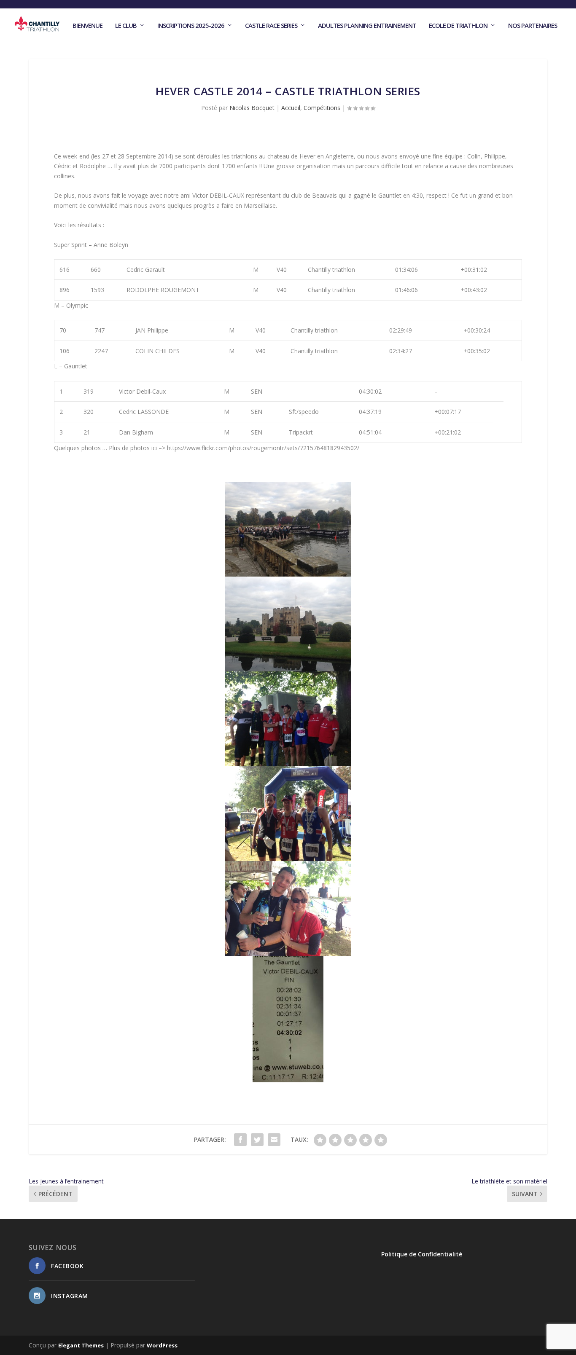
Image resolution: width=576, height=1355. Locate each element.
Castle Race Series (271, 26)
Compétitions (322, 108)
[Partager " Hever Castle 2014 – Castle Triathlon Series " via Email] (274, 1139)
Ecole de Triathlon (458, 26)
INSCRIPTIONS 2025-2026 (190, 26)
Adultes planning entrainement (367, 26)
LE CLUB (126, 26)
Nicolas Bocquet (252, 108)
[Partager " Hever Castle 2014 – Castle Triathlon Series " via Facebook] (240, 1139)
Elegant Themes (81, 1345)
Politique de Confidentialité (421, 1254)
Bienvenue (87, 26)
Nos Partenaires (532, 26)
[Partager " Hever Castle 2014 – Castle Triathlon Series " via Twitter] (257, 1139)
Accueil (290, 108)
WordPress (162, 1345)
